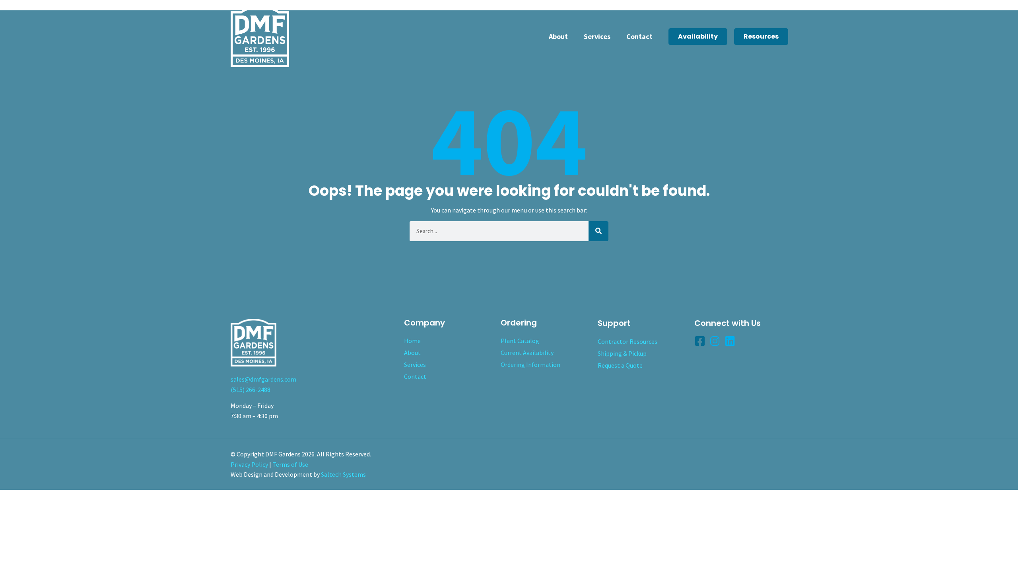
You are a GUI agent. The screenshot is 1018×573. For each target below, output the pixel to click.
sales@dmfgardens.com (263, 379)
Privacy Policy (249, 464)
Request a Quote (620, 365)
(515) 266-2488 (250, 390)
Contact (639, 36)
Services (597, 36)
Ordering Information (530, 364)
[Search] (598, 231)
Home (412, 341)
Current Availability (527, 353)
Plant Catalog (520, 341)
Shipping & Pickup (622, 353)
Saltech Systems (343, 474)
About (558, 36)
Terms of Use (290, 464)
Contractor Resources (627, 341)
